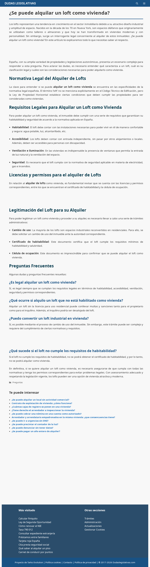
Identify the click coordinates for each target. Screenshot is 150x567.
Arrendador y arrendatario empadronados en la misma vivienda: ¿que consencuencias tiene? (63, 417)
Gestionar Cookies (95, 529)
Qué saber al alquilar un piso (34, 548)
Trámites (89, 518)
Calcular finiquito (28, 518)
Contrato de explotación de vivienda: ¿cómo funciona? (42, 403)
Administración (93, 522)
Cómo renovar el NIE (30, 526)
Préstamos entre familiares (34, 537)
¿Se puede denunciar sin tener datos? (32, 427)
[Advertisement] (76, 469)
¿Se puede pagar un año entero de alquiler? (36, 431)
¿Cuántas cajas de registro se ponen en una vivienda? (41, 406)
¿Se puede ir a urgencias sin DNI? (30, 420)
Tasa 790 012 (26, 529)
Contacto (67, 562)
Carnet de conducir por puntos (36, 552)
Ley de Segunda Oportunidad (35, 522)
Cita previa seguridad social (34, 544)
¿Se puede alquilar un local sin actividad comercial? (40, 399)
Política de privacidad (85, 562)
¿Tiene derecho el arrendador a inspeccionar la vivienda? (43, 410)
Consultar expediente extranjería (37, 533)
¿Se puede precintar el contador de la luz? (35, 424)
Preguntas (17, 382)
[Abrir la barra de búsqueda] (137, 3)
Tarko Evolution (35, 562)
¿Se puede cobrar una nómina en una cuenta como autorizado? (46, 413)
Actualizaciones (93, 526)
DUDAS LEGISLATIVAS (20, 3)
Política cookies (53, 562)
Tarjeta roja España (29, 540)
